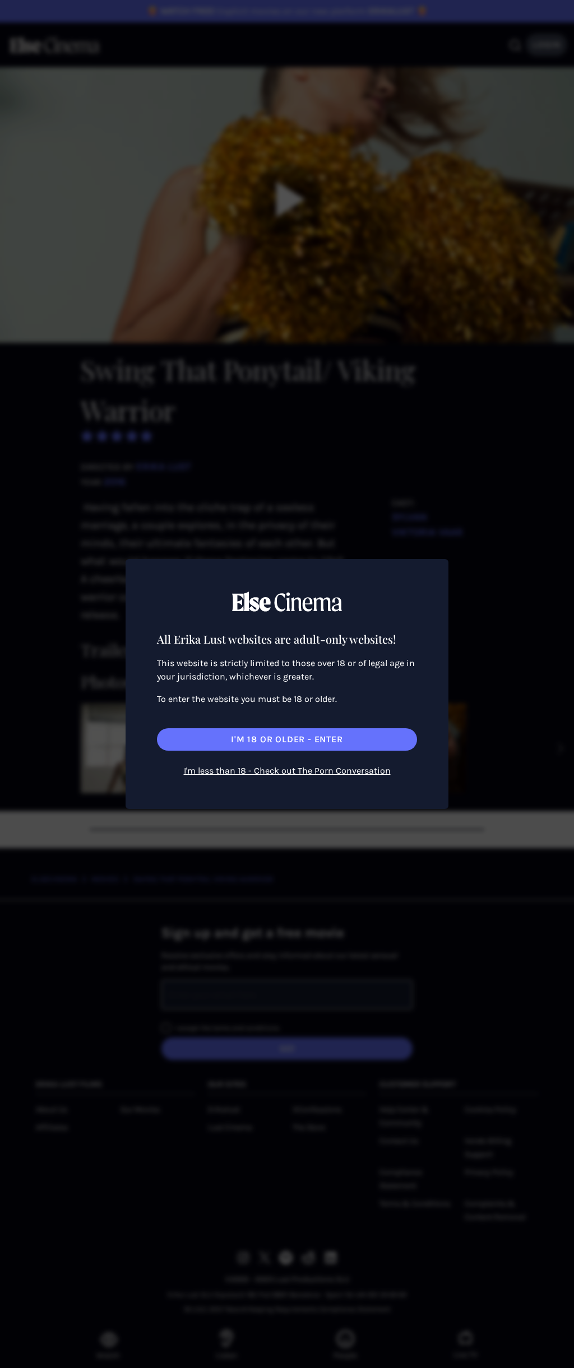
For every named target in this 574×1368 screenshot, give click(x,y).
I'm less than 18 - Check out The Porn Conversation (287, 770)
